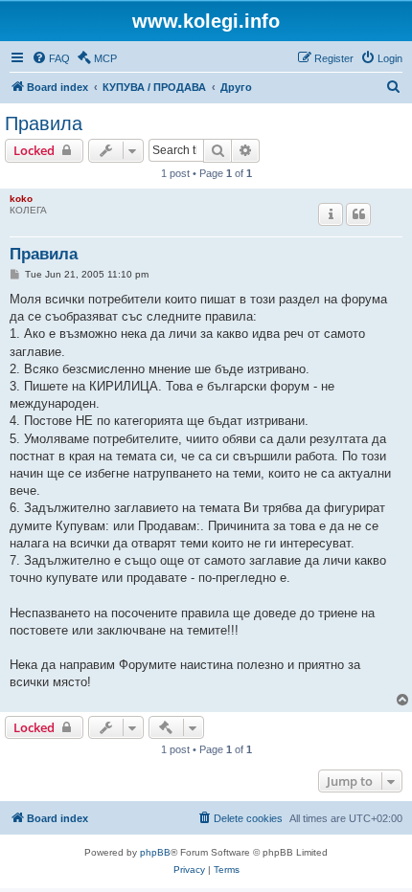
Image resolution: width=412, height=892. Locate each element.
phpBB (155, 852)
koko (21, 198)
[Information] (330, 214)
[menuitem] (51, 58)
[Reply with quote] (358, 214)
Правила (43, 123)
